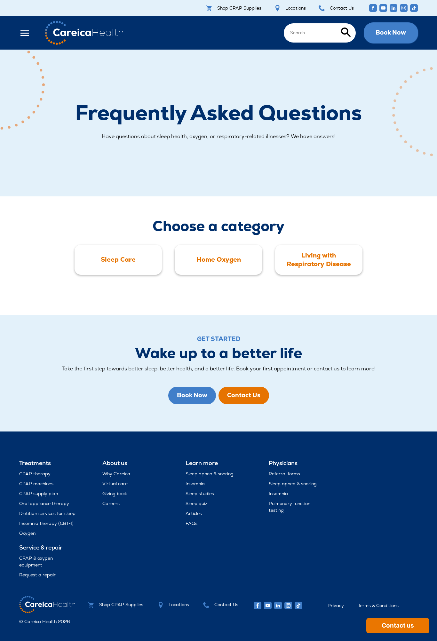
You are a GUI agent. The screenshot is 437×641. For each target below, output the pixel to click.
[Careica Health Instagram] (404, 8)
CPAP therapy (35, 474)
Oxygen (27, 533)
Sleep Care (118, 259)
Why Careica (116, 474)
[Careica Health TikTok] (414, 8)
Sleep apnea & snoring (210, 474)
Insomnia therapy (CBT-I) (46, 523)
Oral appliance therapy (44, 503)
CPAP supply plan (38, 493)
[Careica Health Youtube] (383, 8)
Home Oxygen (218, 259)
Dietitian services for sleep (47, 513)
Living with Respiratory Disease (319, 259)
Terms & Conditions (378, 605)
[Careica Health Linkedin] (393, 8)
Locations (295, 8)
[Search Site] (320, 32)
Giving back (114, 493)
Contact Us (342, 8)
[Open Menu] (28, 33)
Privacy (336, 605)
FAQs (191, 523)
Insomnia (195, 484)
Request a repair (37, 575)
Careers (111, 503)
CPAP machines (36, 484)
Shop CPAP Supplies (239, 8)
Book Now (391, 32)
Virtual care (115, 484)
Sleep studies (200, 493)
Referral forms (284, 474)
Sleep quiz (196, 503)
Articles (194, 513)
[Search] (346, 33)
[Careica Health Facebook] (373, 8)
